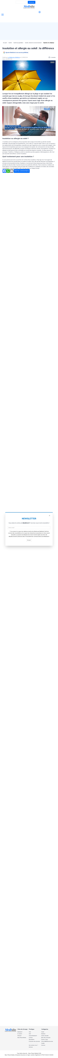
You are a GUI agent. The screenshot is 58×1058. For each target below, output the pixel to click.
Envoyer (29, 540)
